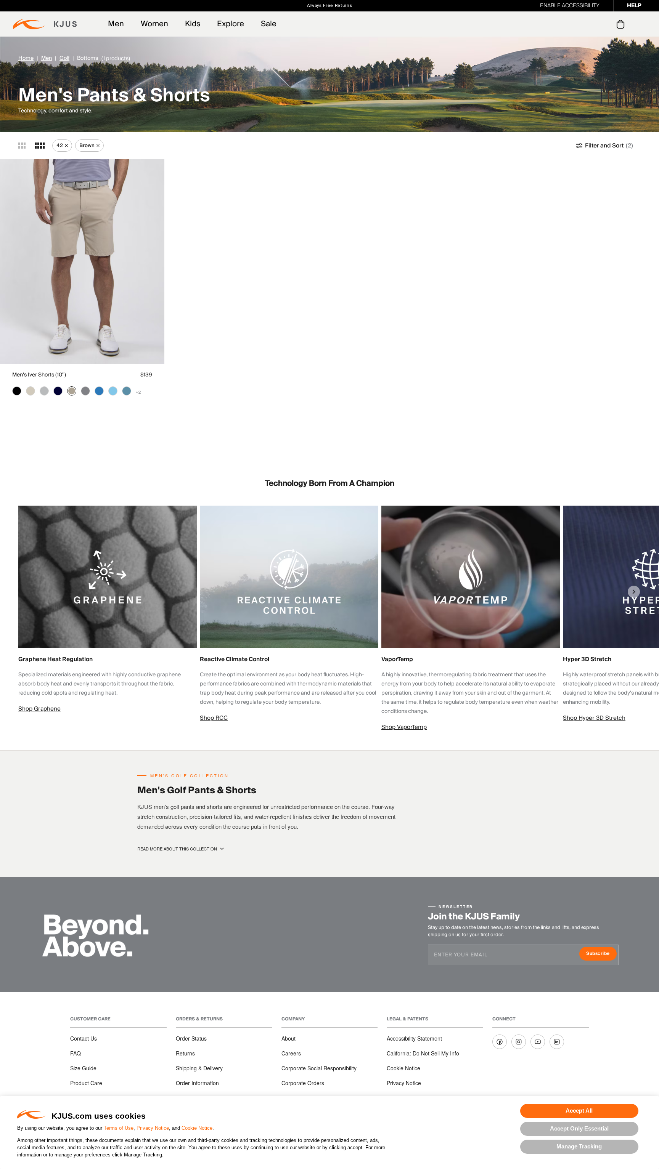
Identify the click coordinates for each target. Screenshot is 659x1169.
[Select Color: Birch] (30, 391)
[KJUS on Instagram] (518, 1041)
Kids (192, 24)
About (288, 1038)
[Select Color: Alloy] (44, 391)
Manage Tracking (579, 1146)
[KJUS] (45, 24)
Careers (291, 1053)
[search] (589, 24)
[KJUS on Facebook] (499, 1041)
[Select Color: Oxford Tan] (71, 391)
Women (154, 24)
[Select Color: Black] (16, 391)
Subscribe (601, 954)
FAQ (75, 1053)
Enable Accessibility (570, 5)
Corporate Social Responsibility (319, 1068)
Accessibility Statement (414, 1038)
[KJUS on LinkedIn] (557, 1041)
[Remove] (66, 145)
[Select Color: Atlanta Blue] (58, 391)
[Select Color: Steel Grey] (85, 391)
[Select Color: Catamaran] (99, 391)
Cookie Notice (197, 1128)
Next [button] (634, 592)
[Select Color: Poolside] (112, 391)
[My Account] (605, 24)
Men (116, 24)
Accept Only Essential (579, 1128)
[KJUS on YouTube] (537, 1041)
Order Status (191, 1038)
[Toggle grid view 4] (40, 146)
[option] (109, 610)
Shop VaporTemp (404, 727)
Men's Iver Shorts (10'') (39, 375)
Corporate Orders (302, 1083)
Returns (185, 1053)
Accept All (579, 1110)
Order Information (197, 1083)
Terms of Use (118, 1128)
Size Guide (83, 1068)
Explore (230, 24)
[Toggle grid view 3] (22, 146)
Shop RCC (214, 718)
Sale (268, 24)
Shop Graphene (39, 709)
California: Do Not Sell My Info (423, 1053)
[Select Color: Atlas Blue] (126, 391)
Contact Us (83, 1038)
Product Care (86, 1083)
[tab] (621, 24)
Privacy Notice (153, 1128)
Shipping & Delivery (199, 1068)
